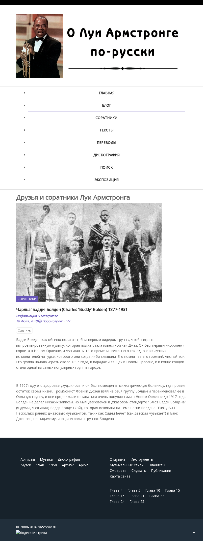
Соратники (106, 117)
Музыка (46, 459)
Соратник (24, 330)
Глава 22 (156, 495)
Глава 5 (133, 490)
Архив (84, 465)
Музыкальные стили (127, 465)
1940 (40, 465)
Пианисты (157, 465)
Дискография (106, 154)
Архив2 (68, 465)
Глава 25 (136, 501)
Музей (26, 465)
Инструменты (141, 459)
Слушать (138, 470)
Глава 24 (117, 501)
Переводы (106, 142)
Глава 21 (136, 495)
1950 (53, 465)
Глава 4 (116, 490)
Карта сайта (120, 476)
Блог (106, 105)
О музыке (118, 459)
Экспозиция (107, 179)
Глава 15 (172, 490)
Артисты (28, 459)
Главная (106, 92)
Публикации (161, 470)
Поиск (106, 167)
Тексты (106, 130)
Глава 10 (152, 490)
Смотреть (118, 470)
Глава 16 (117, 495)
